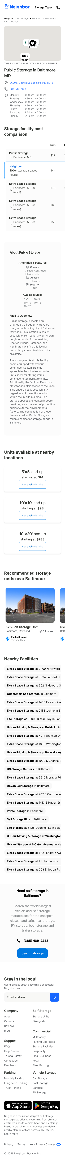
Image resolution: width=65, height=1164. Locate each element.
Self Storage (22, 18)
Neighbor (8, 18)
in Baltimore (31, 694)
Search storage (32, 953)
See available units (32, 484)
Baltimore (49, 18)
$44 (52, 170)
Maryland (36, 18)
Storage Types (44, 7)
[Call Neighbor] (58, 7)
